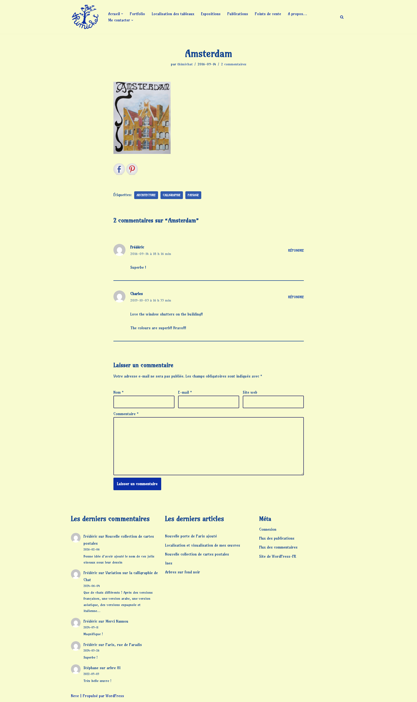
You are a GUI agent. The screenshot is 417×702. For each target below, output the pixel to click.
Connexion (267, 529)
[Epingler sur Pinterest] (132, 169)
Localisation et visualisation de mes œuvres (202, 545)
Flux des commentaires (278, 547)
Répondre (296, 250)
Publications (237, 13)
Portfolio (137, 13)
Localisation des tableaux (173, 13)
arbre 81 (114, 667)
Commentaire (126, 413)
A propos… (297, 13)
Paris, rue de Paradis (123, 644)
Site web (250, 392)
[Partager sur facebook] (119, 169)
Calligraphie (172, 195)
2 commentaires (233, 64)
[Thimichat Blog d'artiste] (85, 16)
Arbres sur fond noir (182, 572)
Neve (75, 695)
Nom (118, 392)
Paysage (193, 195)
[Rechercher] (342, 17)
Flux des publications (276, 538)
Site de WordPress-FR (277, 556)
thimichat (185, 64)
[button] (122, 14)
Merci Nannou (116, 621)
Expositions (211, 13)
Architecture (146, 195)
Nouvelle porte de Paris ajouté (191, 536)
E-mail (185, 392)
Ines (168, 563)
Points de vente (268, 13)
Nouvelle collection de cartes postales (197, 554)
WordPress (115, 695)
